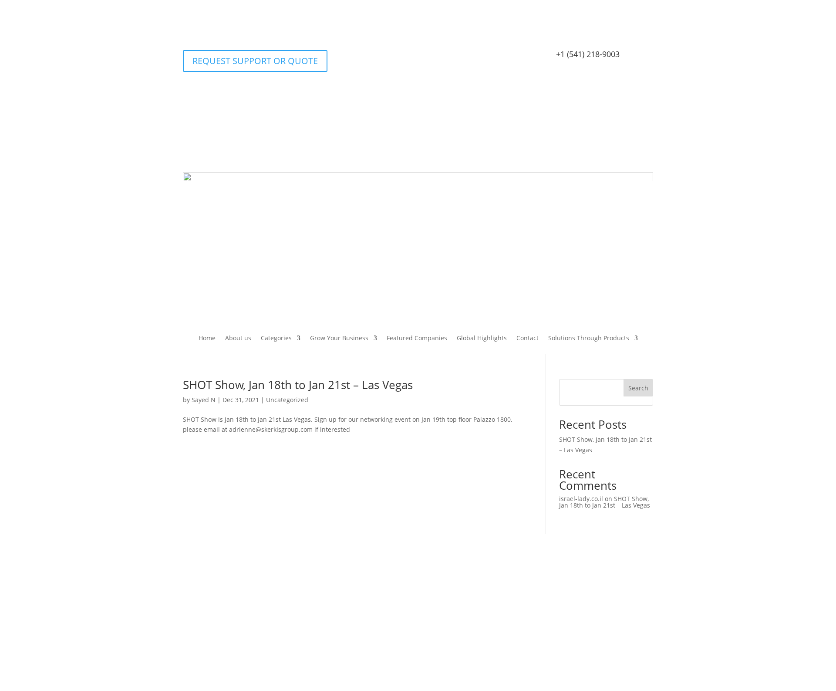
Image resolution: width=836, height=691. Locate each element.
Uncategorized (287, 400)
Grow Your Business (339, 338)
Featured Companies (417, 338)
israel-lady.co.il (581, 499)
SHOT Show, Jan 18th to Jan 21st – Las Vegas (298, 385)
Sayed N (204, 400)
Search (638, 388)
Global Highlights (482, 338)
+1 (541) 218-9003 (588, 54)
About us (238, 338)
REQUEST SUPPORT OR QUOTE (255, 61)
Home (207, 338)
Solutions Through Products (588, 338)
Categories (276, 338)
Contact (527, 338)
